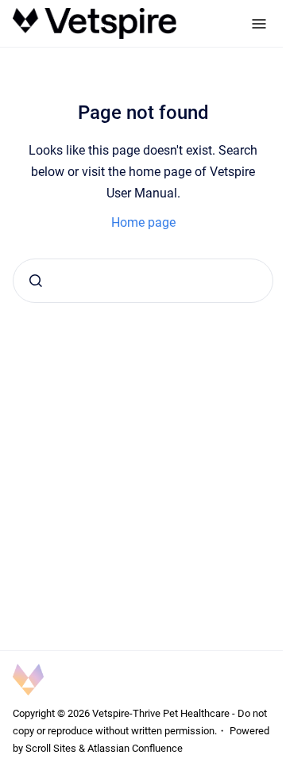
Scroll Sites (50, 748)
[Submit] (35, 280)
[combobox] (143, 280)
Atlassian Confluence (135, 748)
